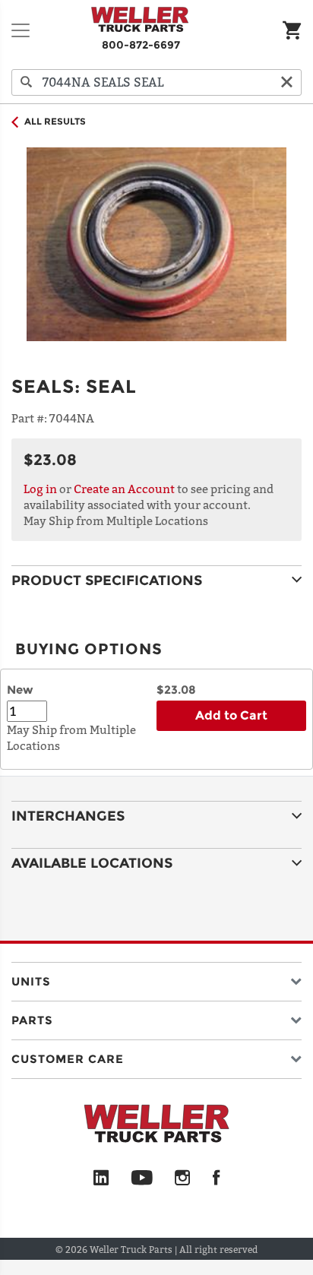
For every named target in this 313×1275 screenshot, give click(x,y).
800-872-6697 (141, 45)
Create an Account (124, 488)
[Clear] (286, 82)
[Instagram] (183, 1178)
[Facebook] (216, 1178)
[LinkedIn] (101, 1178)
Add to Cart (231, 715)
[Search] (26, 82)
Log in (40, 488)
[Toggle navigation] (20, 30)
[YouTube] (142, 1178)
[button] (156, 978)
